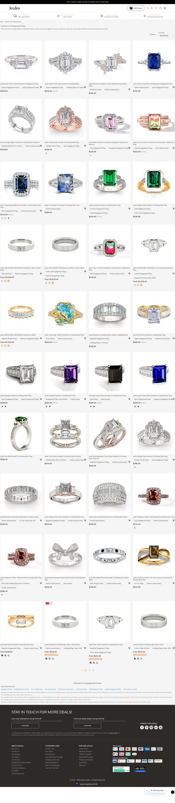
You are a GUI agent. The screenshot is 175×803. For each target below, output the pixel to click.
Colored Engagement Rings (143, 148)
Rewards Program (85, 751)
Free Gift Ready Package (54, 757)
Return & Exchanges (52, 765)
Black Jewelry (105, 399)
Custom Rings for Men (141, 648)
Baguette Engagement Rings (99, 339)
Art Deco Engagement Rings (99, 209)
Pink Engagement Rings (98, 148)
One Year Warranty (52, 768)
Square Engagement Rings (10, 87)
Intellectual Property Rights (21, 762)
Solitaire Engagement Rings (24, 274)
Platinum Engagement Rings (55, 276)
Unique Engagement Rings (54, 87)
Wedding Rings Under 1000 (73, 648)
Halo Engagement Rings (71, 146)
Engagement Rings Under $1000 (145, 278)
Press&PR (15, 771)
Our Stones (15, 757)
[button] (87, 784)
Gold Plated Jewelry (162, 148)
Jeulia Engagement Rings (30, 87)
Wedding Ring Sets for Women (12, 146)
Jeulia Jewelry (85, 780)
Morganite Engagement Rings (119, 148)
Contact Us (15, 751)
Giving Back (16, 754)
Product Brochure (18, 774)
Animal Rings (50, 339)
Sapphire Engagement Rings (163, 399)
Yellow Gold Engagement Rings (144, 213)
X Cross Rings (139, 583)
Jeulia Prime (83, 749)
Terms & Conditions (18, 768)
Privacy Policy (17, 765)
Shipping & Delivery (52, 760)
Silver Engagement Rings (10, 211)
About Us (15, 749)
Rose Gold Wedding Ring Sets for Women (15, 583)
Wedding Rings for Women (76, 87)
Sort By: (161, 33)
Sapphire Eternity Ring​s (9, 339)
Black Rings (94, 399)
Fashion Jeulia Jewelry (112, 90)
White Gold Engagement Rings (56, 272)
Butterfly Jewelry (95, 90)
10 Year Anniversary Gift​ (27, 521)
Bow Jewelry (68, 583)
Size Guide (49, 751)
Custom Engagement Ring (143, 274)
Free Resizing (50, 754)
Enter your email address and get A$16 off (26, 719)
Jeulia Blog (83, 762)
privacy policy (114, 733)
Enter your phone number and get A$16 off (89, 719)
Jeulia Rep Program (86, 757)
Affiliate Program (85, 754)
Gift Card (82, 765)
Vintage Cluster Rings (53, 146)
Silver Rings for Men (96, 583)
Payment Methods (51, 762)
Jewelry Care (49, 749)
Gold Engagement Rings (142, 209)
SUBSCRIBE (25, 725)
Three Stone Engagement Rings (100, 652)
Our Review (16, 760)
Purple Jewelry (75, 399)
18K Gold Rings (7, 274)
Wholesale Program (86, 760)
